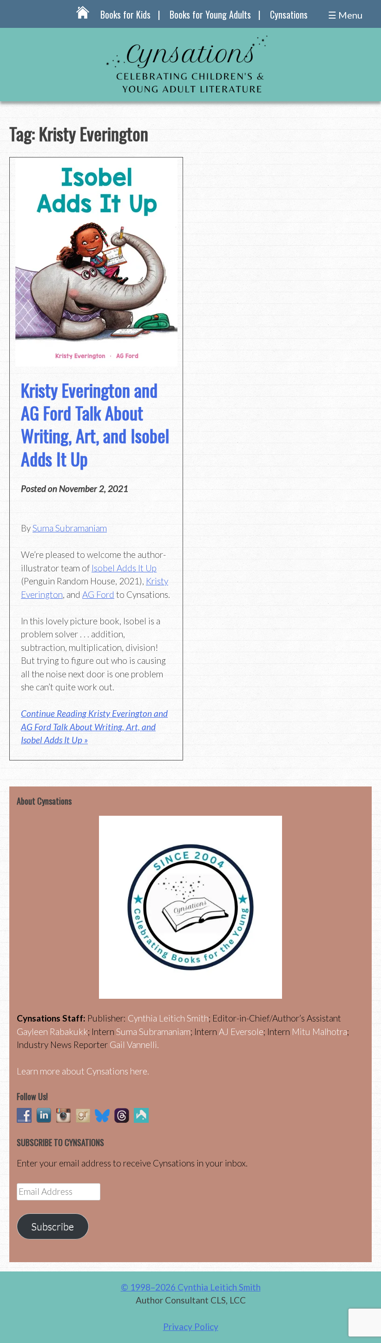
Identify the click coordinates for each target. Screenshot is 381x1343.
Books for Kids (125, 14)
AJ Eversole (241, 1031)
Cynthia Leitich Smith (168, 1018)
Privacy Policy (190, 1326)
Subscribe (52, 1226)
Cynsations (289, 14)
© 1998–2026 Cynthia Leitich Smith (191, 1287)
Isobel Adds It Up (124, 568)
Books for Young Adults (210, 14)
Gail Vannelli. (134, 1044)
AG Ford (98, 594)
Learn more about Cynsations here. (83, 1071)
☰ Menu (345, 14)
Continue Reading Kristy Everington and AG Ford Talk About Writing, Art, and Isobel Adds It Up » (94, 726)
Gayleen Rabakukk (52, 1031)
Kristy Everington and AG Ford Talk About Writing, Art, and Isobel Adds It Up (95, 424)
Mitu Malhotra (319, 1031)
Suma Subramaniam (70, 528)
